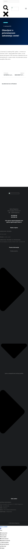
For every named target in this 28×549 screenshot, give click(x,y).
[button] (0, 528)
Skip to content (3, 526)
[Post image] (4, 90)
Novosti (3, 97)
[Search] (3, 4)
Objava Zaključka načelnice (9, 123)
